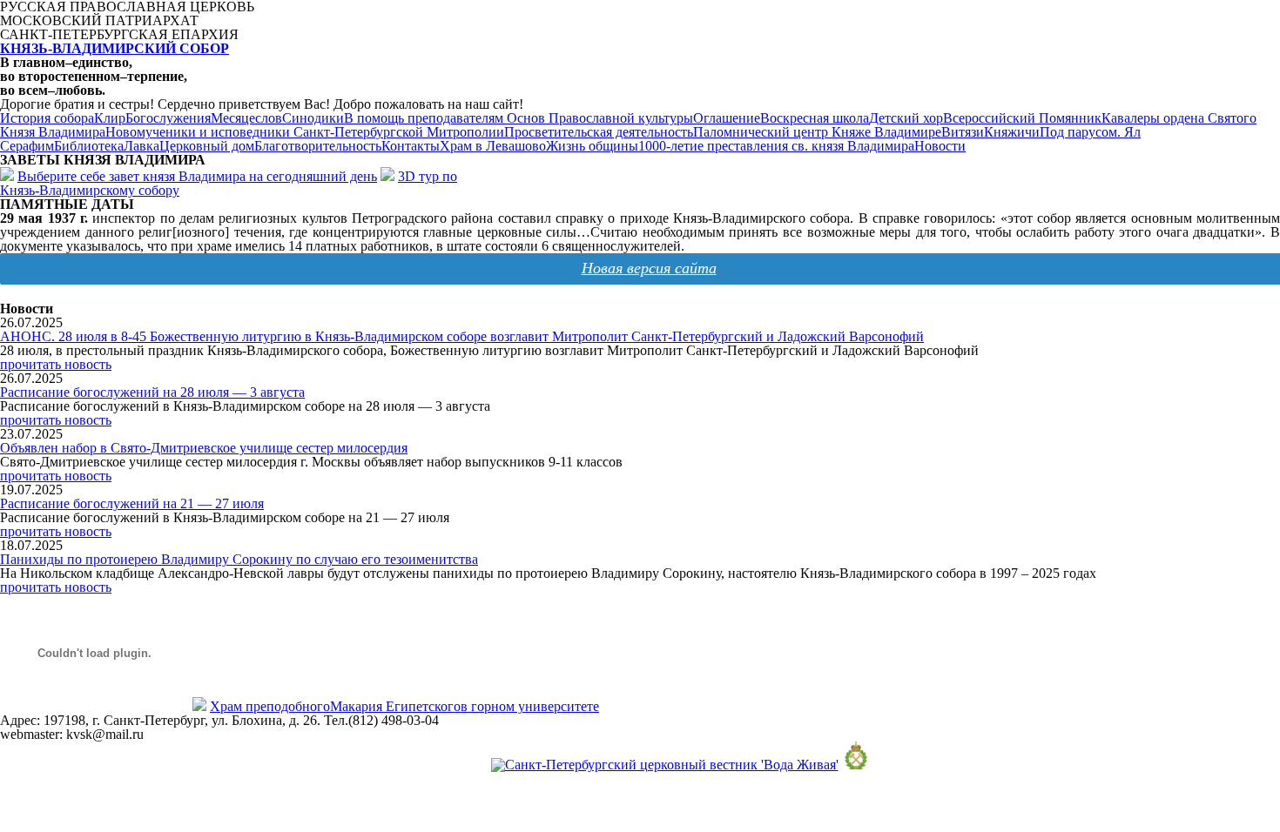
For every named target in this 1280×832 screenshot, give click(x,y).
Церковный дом (206, 145)
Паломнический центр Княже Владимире (817, 131)
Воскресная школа (814, 118)
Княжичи (1012, 131)
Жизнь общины (592, 145)
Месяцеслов (246, 118)
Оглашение (726, 118)
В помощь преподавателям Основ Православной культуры (518, 118)
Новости (940, 145)
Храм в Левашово (493, 145)
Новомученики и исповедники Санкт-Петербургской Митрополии (304, 131)
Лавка (141, 145)
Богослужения (168, 118)
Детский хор (906, 118)
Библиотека (89, 145)
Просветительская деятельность (598, 131)
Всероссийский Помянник (1022, 118)
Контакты (410, 145)
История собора (47, 118)
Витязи (962, 131)
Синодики (313, 118)
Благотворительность (317, 145)
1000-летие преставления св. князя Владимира (776, 145)
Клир (109, 118)
